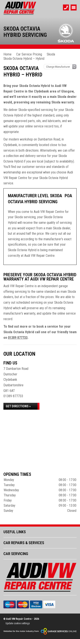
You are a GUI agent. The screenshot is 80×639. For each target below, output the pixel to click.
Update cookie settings (18, 623)
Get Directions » (18, 406)
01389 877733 (18, 338)
